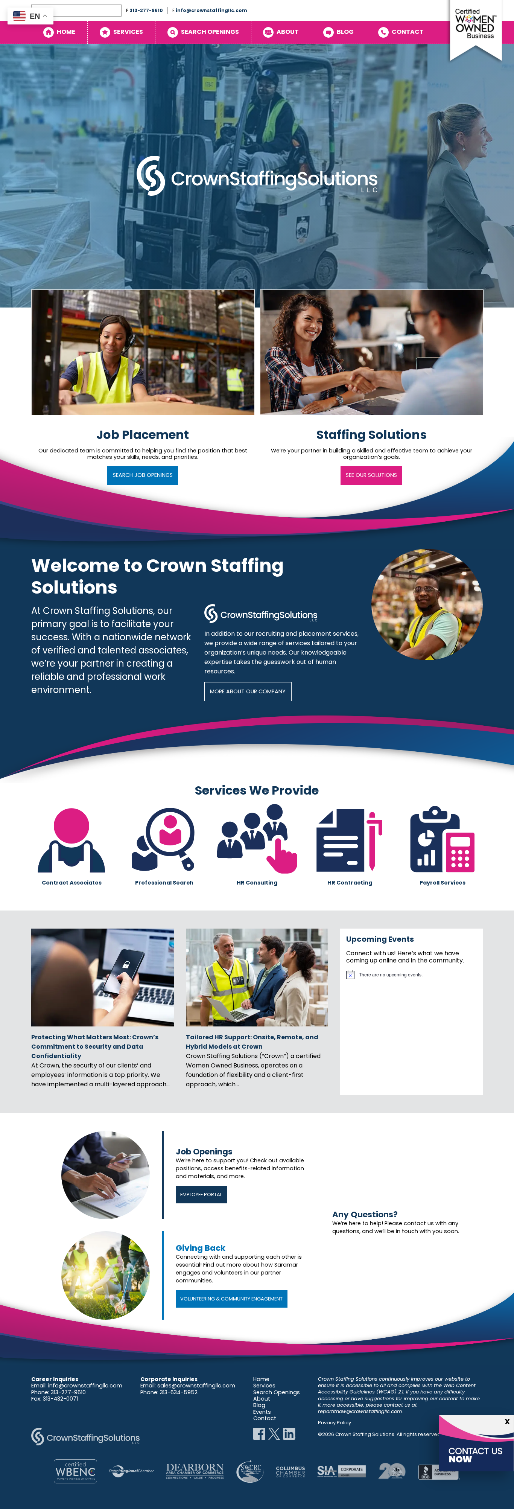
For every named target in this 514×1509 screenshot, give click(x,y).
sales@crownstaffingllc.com (196, 1385)
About (288, 31)
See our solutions (371, 475)
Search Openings (210, 31)
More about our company (248, 691)
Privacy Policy (334, 1422)
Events (262, 1412)
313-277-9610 (146, 10)
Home (66, 31)
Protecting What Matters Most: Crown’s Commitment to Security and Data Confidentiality (94, 1046)
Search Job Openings (143, 475)
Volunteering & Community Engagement (231, 1298)
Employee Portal (201, 1194)
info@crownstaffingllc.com (211, 10)
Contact (408, 31)
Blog (345, 31)
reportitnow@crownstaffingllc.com (360, 1411)
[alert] (411, 974)
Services (128, 31)
